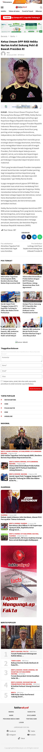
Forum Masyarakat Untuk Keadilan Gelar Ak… (25, 677)
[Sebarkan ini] (23, 237)
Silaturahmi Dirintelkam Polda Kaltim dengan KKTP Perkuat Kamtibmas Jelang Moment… (24, 468)
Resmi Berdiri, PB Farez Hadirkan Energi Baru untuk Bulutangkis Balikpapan (25, 539)
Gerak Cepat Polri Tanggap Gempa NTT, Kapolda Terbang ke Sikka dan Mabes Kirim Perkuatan (10, 308)
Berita (3, 451)
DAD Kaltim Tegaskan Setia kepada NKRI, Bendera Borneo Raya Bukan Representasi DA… (21, 456)
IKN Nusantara (10, 400)
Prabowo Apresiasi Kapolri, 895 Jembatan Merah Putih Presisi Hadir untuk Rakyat (9, 332)
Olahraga (4, 515)
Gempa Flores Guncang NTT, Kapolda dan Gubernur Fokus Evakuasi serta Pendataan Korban (32, 308)
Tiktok (23, 738)
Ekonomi (17, 474)
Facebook (12, 731)
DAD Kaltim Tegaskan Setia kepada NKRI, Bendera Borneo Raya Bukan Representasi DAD (10, 280)
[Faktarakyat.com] (21, 7)
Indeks (11, 712)
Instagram (12, 735)
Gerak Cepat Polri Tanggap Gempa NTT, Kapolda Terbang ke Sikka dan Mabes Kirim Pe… (25, 478)
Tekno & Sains (16, 661)
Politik (25, 651)
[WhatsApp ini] (39, 237)
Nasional (4, 453)
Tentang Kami (31, 719)
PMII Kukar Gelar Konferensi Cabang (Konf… (22, 695)
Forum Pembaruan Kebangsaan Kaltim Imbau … (24, 655)
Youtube (32, 735)
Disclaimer (31, 715)
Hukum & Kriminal (12, 451)
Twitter (33, 731)
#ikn (6, 412)
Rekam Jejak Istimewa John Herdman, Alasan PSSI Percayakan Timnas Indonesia (21, 518)
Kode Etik (31, 712)
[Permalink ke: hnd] (3, 54)
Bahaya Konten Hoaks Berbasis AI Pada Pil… (24, 664)
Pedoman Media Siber (11, 719)
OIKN (6, 404)
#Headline (8, 416)
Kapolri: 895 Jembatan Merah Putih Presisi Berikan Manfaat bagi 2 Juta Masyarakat (32, 332)
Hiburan (17, 523)
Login (21, 722)
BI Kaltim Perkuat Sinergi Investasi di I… (25, 687)
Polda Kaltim (9, 408)
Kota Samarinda (35, 451)
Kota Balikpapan (24, 451)
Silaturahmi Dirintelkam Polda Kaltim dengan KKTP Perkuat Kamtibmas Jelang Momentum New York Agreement (32, 282)
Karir (11, 715)
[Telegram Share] (34, 237)
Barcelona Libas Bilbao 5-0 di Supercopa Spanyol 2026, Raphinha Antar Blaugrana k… (25, 527)
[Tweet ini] (29, 237)
